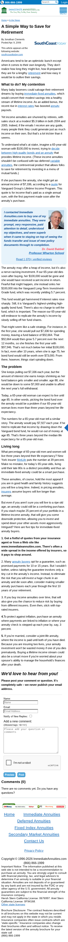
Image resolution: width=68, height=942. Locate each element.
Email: (7, 707)
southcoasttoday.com (12, 54)
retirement (34, 73)
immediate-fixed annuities (40, 93)
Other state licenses (13, 904)
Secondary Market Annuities (33, 834)
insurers (6, 491)
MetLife (21, 459)
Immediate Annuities (41, 814)
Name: (7, 698)
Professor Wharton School (46, 253)
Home (4, 20)
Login (64, 2)
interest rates (26, 105)
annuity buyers (21, 561)
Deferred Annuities (34, 821)
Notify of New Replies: (16, 716)
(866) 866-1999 (34, 863)
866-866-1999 (13, 2)
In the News (14, 20)
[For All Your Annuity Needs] (20, 10)
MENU (63, 13)
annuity (55, 105)
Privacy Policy (33, 850)
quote (54, 184)
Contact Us (34, 841)
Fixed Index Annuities (34, 827)
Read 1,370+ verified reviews (34, 259)
